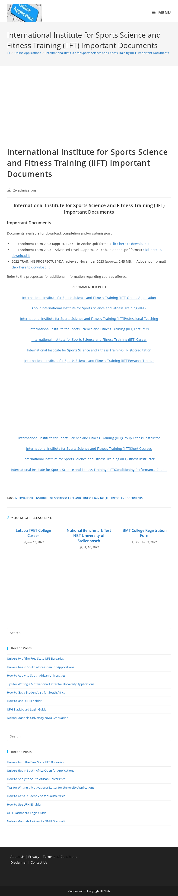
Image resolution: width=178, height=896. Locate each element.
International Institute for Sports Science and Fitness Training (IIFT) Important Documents (107, 53)
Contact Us (39, 862)
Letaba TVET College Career (33, 533)
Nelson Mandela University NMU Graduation (37, 718)
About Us (17, 856)
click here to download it (130, 243)
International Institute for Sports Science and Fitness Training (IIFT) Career (89, 339)
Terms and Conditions (60, 856)
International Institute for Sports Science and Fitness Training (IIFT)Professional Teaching (89, 318)
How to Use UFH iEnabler (24, 701)
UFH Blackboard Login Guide (26, 709)
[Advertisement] (89, 112)
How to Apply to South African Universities (36, 675)
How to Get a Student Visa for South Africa (36, 692)
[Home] (8, 53)
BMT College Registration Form (145, 533)
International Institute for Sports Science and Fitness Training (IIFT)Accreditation (89, 350)
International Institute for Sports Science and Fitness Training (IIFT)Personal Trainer (89, 360)
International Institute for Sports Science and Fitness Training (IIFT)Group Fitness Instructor (89, 438)
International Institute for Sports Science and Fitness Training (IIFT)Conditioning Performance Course (89, 469)
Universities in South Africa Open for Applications (40, 667)
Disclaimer (18, 862)
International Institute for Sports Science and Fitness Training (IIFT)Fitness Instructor (89, 459)
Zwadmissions (25, 190)
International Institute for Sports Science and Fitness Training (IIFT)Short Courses (89, 448)
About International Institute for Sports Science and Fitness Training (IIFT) (89, 308)
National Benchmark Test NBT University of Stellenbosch (89, 535)
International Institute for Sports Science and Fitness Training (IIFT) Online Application (89, 297)
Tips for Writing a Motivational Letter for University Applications (50, 684)
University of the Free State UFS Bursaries (35, 658)
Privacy (34, 856)
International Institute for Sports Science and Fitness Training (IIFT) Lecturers (89, 329)
